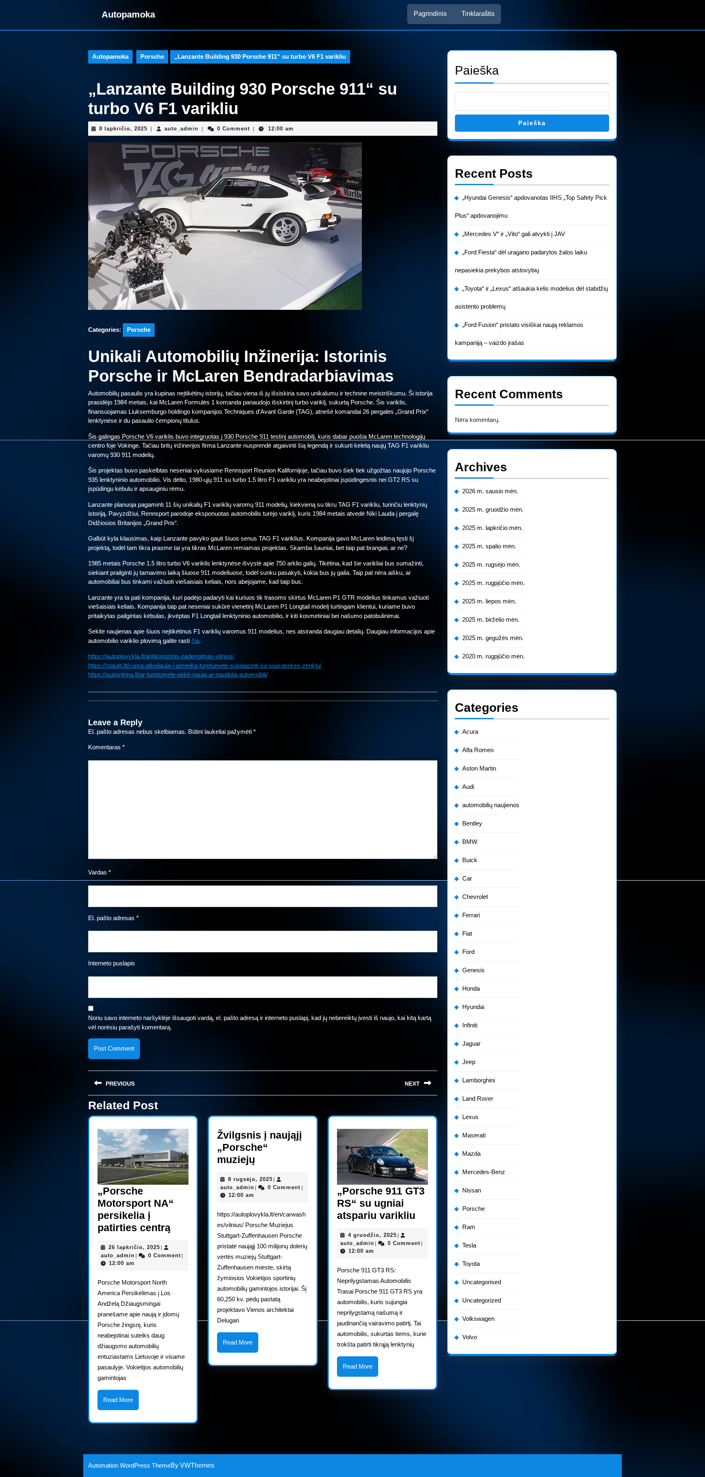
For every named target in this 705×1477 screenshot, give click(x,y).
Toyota (471, 1263)
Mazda (471, 1153)
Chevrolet (475, 896)
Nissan (471, 1190)
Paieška (477, 70)
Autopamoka (128, 14)
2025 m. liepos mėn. (489, 601)
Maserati (474, 1135)
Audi (468, 786)
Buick (469, 860)
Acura (470, 731)
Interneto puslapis (111, 963)
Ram (468, 1226)
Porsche (152, 56)
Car (467, 878)
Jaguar (471, 1043)
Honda (471, 988)
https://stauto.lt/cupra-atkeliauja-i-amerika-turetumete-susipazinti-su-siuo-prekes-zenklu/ (204, 665)
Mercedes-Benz (483, 1171)
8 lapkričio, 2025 (123, 129)
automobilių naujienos (490, 804)
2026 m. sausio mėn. (490, 491)
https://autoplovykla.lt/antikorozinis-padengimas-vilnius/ (161, 656)
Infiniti (469, 1025)
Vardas (99, 872)
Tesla (469, 1245)
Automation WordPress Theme (129, 1465)
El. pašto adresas (113, 917)
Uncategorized (481, 1300)
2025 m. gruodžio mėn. (492, 509)
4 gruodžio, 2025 (372, 1235)
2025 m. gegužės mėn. (492, 637)
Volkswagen (478, 1318)
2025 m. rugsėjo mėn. (491, 564)
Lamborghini (478, 1080)
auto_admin (181, 129)
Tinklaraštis (477, 13)
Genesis (473, 970)
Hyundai (473, 1006)
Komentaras (106, 747)
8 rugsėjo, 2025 (250, 1179)
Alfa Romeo (478, 749)
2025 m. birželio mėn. (490, 619)
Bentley (472, 823)
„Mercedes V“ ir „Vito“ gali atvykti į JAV (513, 233)
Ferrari (471, 915)
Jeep (468, 1061)
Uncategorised (481, 1281)
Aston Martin (479, 768)
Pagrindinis (430, 13)
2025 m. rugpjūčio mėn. (493, 582)
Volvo (469, 1336)
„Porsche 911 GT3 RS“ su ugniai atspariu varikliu (381, 1203)
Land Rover (477, 1098)
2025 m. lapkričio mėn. (492, 527)
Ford (468, 951)
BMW (469, 841)
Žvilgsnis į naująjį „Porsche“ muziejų (259, 1147)
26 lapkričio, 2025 (134, 1247)
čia (195, 640)
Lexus (470, 1116)
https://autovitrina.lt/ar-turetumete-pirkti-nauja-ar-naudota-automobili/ (178, 674)
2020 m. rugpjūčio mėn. (493, 656)
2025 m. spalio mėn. (489, 546)
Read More (121, 1403)
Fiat (467, 933)
